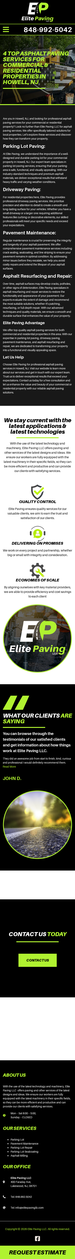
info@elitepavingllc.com (29, 1207)
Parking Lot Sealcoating (24, 1151)
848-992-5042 (48, 29)
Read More (9, 766)
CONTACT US (37, 960)
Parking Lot (17, 1139)
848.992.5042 (23, 1196)
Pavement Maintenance (24, 1143)
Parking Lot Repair (21, 1147)
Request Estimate (37, 1252)
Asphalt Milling (19, 1155)
